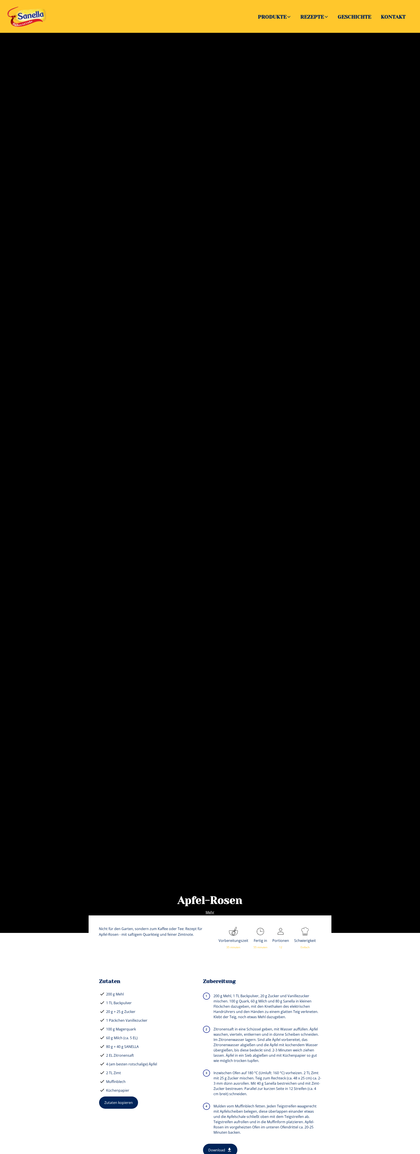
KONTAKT (393, 17)
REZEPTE (312, 17)
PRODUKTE (272, 17)
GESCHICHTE (354, 17)
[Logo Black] (28, 5)
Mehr (210, 912)
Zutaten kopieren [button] (118, 1102)
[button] (289, 16)
